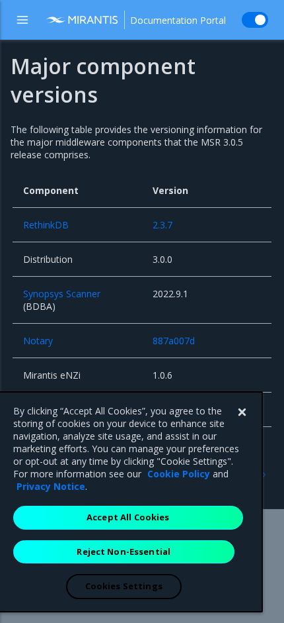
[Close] (241, 412)
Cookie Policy (178, 473)
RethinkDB (46, 224)
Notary (38, 340)
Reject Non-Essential (123, 551)
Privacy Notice (51, 486)
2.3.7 (162, 224)
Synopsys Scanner (61, 293)
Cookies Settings (123, 586)
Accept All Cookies (128, 517)
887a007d (174, 340)
